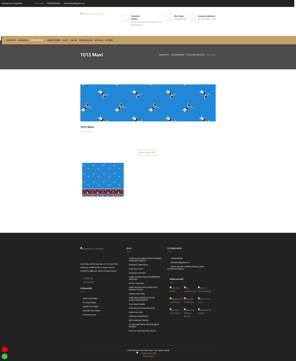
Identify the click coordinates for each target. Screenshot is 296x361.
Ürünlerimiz (37, 40)
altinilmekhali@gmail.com (74, 3)
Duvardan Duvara (89, 315)
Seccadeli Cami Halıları (91, 311)
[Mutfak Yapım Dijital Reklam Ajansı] (148, 355)
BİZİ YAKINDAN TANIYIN (138, 320)
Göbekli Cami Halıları (91, 307)
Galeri (73, 40)
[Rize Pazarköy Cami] (190, 291)
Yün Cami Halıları (195, 55)
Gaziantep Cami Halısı (137, 273)
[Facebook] (287, 3)
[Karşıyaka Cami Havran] (190, 302)
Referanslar (85, 40)
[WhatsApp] (5, 356)
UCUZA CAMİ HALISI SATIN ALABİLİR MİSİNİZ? (144, 325)
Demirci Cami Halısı (136, 283)
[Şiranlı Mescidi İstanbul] (204, 313)
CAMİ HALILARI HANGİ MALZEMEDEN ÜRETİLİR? (144, 278)
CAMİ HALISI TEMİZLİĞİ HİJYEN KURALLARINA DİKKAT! (142, 299)
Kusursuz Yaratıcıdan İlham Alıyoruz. (143, 331)
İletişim (109, 40)
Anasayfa (11, 40)
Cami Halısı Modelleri (137, 304)
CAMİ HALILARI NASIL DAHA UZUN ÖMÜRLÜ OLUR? (143, 288)
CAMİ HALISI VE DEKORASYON (142, 308)
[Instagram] (291, 3)
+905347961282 (53, 3)
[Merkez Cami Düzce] (204, 302)
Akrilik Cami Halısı (136, 312)
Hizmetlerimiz (54, 40)
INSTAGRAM (88, 282)
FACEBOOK (88, 278)
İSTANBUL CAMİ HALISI (138, 265)
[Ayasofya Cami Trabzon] (176, 313)
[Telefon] (168, 262)
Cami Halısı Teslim (136, 269)
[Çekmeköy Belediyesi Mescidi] (190, 313)
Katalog (99, 40)
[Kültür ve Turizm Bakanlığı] (204, 291)
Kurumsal (23, 40)
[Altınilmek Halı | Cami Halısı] (95, 18)
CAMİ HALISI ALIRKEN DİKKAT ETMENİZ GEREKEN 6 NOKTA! (145, 259)
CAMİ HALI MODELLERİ (138, 316)
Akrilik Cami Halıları (90, 298)
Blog (65, 40)
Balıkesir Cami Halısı (137, 294)
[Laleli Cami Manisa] (176, 291)
